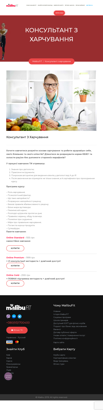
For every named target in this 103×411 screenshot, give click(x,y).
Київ (8, 355)
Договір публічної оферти (65, 332)
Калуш (9, 376)
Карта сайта (58, 342)
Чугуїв (9, 379)
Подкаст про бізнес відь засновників (70, 326)
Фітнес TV (18, 330)
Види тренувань (60, 361)
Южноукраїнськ (13, 364)
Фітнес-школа (69, 5)
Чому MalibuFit (31, 5)
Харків (9, 358)
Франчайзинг (80, 5)
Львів (8, 370)
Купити (15, 248)
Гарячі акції (59, 13)
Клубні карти (59, 355)
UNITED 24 (89, 5)
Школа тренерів (60, 320)
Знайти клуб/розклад (45, 5)
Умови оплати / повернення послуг (69, 335)
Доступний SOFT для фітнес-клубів (69, 323)
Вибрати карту (59, 5)
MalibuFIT (37, 61)
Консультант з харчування (58, 61)
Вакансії (57, 329)
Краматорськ (12, 367)
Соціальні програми (62, 317)
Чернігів (10, 373)
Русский (21, 337)
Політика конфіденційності (65, 338)
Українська (11, 337)
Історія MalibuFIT (61, 314)
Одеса (9, 361)
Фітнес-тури (58, 364)
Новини (56, 311)
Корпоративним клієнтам (64, 358)
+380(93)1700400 (18, 322)
